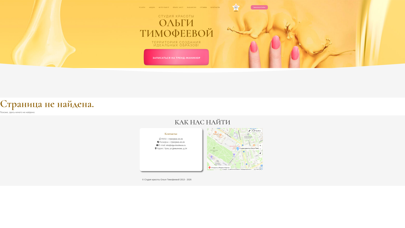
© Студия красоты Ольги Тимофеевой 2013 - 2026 (166, 179)
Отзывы (203, 7)
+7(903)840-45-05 (175, 139)
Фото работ (164, 7)
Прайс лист (178, 7)
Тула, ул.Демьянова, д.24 (175, 148)
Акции (152, 7)
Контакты (215, 7)
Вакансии (191, 7)
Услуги (142, 7)
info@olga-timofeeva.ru (176, 145)
